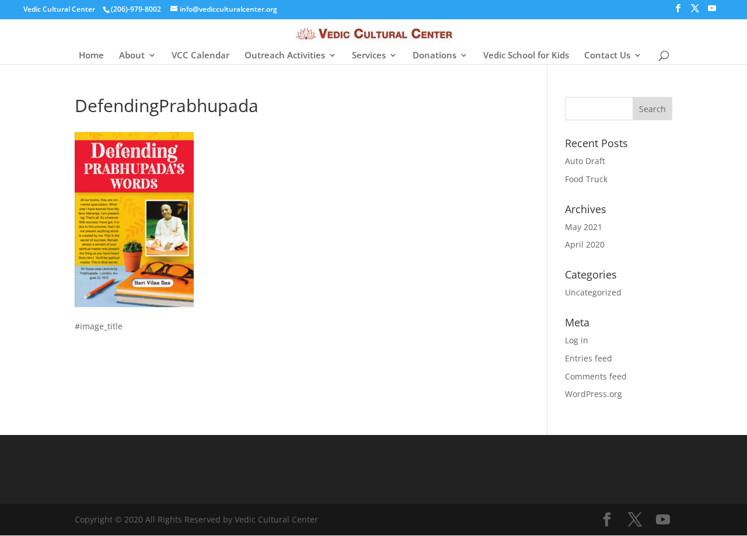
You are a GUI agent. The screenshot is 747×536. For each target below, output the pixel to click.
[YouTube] (712, 11)
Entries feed (588, 358)
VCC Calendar (200, 56)
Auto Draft (585, 160)
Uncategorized (593, 292)
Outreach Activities (285, 56)
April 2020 (585, 244)
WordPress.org (593, 393)
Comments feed (596, 376)
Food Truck (586, 179)
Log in (576, 340)
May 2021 (583, 226)
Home (91, 56)
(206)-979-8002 (136, 9)
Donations (434, 56)
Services (369, 56)
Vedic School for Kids (526, 56)
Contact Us (607, 56)
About (132, 56)
